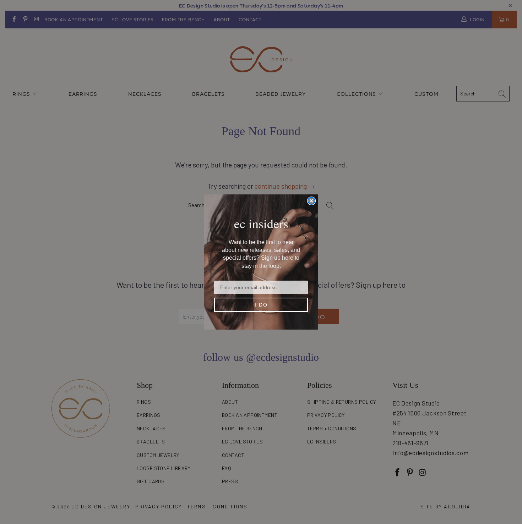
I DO (261, 305)
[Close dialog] (311, 200)
